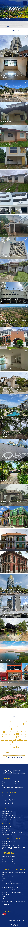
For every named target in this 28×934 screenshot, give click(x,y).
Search (4, 783)
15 (21, 724)
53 (6, 739)
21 (17, 726)
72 (25, 744)
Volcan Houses (7, 819)
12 (10, 724)
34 (14, 731)
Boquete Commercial (8, 856)
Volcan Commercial (8, 864)
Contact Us (5, 785)
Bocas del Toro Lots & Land (10, 845)
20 (13, 726)
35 (18, 731)
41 (14, 734)
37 (25, 731)
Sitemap (18, 922)
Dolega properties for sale (10, 887)
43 (22, 734)
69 (14, 744)
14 (17, 724)
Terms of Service (7, 787)
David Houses (6, 813)
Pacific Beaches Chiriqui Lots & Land (13, 847)
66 (2, 744)
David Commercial (8, 858)
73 (10, 747)
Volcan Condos (7, 834)
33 (10, 731)
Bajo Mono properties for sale (11, 892)
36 (21, 731)
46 (6, 737)
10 (3, 724)
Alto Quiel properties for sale (11, 899)
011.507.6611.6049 (8, 797)
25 (6, 729)
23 (25, 726)
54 (10, 739)
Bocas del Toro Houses (9, 815)
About (17, 782)
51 (25, 737)
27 (14, 729)
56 (18, 739)
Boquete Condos (7, 826)
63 (18, 742)
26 (10, 729)
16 (24, 724)
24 (2, 729)
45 (2, 737)
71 (21, 744)
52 (2, 739)
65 (26, 742)
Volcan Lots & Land (8, 849)
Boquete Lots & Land (8, 841)
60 (6, 742)
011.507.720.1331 (7, 795)
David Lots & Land (8, 843)
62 (14, 742)
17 (2, 726)
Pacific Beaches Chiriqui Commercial (13, 862)
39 (6, 734)
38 (2, 734)
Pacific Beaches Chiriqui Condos (12, 832)
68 (10, 744)
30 (26, 729)
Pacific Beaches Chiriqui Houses (12, 817)
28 (18, 729)
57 (22, 739)
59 (2, 742)
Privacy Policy (19, 787)
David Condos (6, 828)
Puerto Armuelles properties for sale (13, 901)
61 (10, 742)
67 (6, 744)
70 (18, 744)
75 (18, 747)
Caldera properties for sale (10, 890)
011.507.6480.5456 (8, 799)
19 (9, 726)
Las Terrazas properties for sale (12, 881)
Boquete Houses (7, 811)
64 (22, 742)
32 (6, 731)
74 (14, 747)
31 (2, 731)
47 (10, 737)
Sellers (17, 785)
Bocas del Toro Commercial (10, 860)
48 (14, 737)
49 (18, 737)
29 (21, 729)
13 (14, 724)
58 (26, 739)
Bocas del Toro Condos (9, 830)
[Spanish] (5, 914)
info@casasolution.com (9, 800)
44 (26, 734)
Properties (5, 782)
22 (21, 726)
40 (10, 734)
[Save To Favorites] (26, 37)
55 (14, 739)
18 (6, 726)
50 (22, 737)
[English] (3, 914)
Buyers (17, 783)
